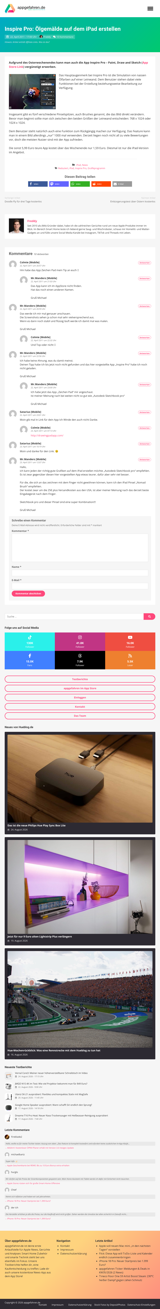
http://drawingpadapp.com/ (47, 435)
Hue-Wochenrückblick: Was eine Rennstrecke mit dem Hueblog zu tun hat (54, 1050)
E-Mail (16, 580)
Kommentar (20, 531)
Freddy (47, 36)
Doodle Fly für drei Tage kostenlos (23, 201)
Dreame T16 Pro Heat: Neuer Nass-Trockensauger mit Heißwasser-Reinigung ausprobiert (61, 1115)
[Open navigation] (150, 8)
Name (16, 567)
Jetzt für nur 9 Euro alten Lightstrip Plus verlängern (40, 936)
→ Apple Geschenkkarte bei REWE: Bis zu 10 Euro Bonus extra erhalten (37, 1165)
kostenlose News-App (33, 1272)
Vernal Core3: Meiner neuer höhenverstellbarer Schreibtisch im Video (51, 1073)
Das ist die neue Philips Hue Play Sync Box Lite (36, 825)
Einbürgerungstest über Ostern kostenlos (132, 201)
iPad (78, 165)
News (85, 165)
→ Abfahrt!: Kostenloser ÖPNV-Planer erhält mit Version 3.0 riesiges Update (39, 1148)
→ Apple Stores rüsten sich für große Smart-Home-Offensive (32, 1183)
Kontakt (80, 706)
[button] (38, 184)
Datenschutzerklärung (73, 1253)
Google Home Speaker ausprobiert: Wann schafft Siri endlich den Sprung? (53, 1105)
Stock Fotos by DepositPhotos (109, 1304)
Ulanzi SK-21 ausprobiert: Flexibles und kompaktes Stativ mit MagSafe (51, 1094)
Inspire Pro (81, 168)
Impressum (67, 1249)
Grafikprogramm (96, 168)
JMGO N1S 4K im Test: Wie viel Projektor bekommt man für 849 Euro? (51, 1083)
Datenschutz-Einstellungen (141, 1304)
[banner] (25, 8)
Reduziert (63, 168)
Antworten (145, 262)
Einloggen (80, 697)
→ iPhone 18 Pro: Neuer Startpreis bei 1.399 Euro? (28, 1201)
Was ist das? (44, 42)
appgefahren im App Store (80, 688)
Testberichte (80, 679)
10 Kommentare (64, 36)
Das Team (80, 715)
